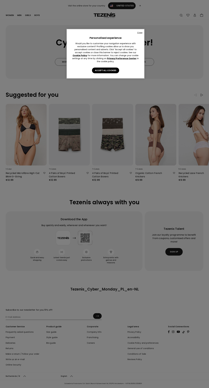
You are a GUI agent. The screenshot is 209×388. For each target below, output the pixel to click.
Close (139, 32)
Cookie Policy (80, 55)
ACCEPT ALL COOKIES (105, 70)
